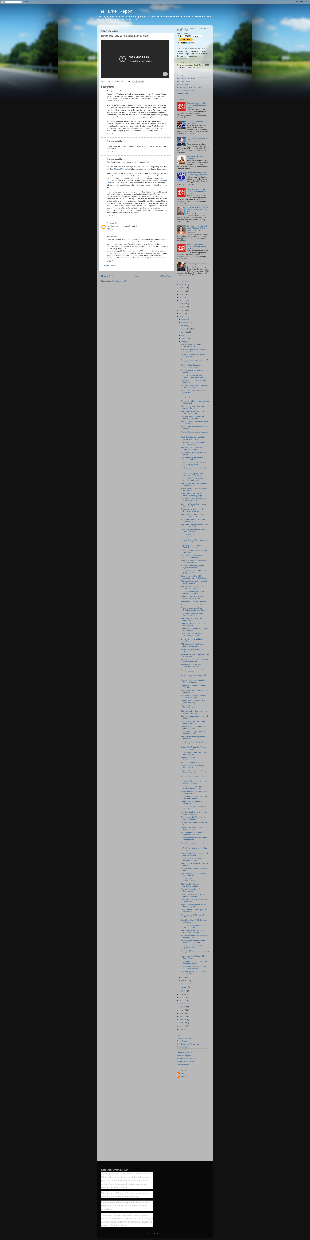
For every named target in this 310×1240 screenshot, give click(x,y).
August (184, 332)
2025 (181, 288)
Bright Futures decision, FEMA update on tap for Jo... (192, 592)
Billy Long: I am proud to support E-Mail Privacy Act (194, 582)
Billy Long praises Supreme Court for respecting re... (194, 712)
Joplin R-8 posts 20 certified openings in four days (191, 619)
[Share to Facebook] (140, 81)
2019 (181, 307)
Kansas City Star (183, 1047)
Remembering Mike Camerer (192, 762)
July (183, 335)
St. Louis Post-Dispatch (186, 1061)
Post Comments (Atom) (121, 281)
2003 (181, 1029)
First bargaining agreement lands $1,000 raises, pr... (193, 458)
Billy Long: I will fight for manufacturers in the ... (191, 885)
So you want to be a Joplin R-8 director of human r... (192, 510)
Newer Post (107, 276)
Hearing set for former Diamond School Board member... (193, 941)
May (183, 342)
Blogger (160, 1234)
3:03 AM (110, 134)
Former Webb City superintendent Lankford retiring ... (194, 926)
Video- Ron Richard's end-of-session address (192, 758)
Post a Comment (110, 266)
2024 (181, 291)
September (185, 329)
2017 (181, 313)
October (184, 326)
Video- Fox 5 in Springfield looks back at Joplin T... (193, 624)
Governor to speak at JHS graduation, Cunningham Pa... (193, 577)
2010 (181, 1007)
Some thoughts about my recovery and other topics (194, 880)
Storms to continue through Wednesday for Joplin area (192, 376)
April (183, 977)
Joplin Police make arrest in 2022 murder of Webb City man (197, 209)
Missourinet (181, 1050)
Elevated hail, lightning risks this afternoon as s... (193, 828)
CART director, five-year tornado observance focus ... (193, 875)
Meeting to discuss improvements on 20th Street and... (194, 469)
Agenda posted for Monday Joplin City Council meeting (194, 797)
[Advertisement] (193, 1118)
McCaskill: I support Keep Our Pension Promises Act (192, 587)
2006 (181, 1020)
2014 (181, 994)
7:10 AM (110, 152)
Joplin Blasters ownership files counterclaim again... (192, 515)
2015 (181, 991)
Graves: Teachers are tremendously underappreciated (195, 854)
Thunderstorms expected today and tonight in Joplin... (194, 433)
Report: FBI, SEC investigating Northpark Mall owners (192, 479)
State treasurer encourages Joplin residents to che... (194, 676)
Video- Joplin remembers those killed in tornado (193, 531)
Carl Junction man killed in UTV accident (197, 122)
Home (137, 276)
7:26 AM (110, 215)
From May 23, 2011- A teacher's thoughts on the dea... (193, 556)
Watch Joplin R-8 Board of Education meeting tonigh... (192, 495)
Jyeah (109, 223)
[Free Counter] (105, 1163)
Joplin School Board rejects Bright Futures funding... (194, 484)
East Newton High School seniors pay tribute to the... (193, 818)
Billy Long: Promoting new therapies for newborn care (194, 772)
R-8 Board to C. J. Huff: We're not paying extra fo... (194, 489)
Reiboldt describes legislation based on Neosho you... (194, 936)
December (185, 319)
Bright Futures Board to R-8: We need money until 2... (193, 906)
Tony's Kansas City (184, 1064)
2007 (181, 1016)
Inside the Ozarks (183, 82)
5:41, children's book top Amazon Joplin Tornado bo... (193, 748)
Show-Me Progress (184, 1056)
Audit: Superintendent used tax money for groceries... (193, 438)
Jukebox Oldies (183, 84)
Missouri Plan (119, 169)
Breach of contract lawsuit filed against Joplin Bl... (192, 947)
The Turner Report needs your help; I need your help (195, 386)
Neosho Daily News (184, 1053)
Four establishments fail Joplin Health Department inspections (196, 105)
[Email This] (133, 81)
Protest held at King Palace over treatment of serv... (193, 732)
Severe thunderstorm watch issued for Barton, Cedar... (194, 792)
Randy (181, 1073)
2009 (181, 1010)
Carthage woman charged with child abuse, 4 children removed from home (197, 228)
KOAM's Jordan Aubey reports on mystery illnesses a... (193, 567)
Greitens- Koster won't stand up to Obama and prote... (194, 681)
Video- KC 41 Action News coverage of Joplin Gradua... (195, 536)
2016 (181, 316)
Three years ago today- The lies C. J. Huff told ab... (194, 520)
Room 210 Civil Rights (185, 90)
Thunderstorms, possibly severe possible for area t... (193, 371)
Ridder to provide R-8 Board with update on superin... (193, 895)
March (184, 981)
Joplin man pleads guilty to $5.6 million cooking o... (193, 671)
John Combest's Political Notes (188, 1044)
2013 (181, 997)
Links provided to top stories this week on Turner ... (193, 727)
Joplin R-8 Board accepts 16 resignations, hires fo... (192, 931)
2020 (181, 304)
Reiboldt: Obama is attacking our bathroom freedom (193, 500)
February (185, 984)
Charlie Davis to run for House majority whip (192, 767)
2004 (181, 1026)
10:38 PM (110, 261)
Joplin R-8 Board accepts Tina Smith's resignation (192, 412)
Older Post (165, 276)
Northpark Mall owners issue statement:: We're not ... (192, 474)
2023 (181, 294)
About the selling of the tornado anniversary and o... (193, 844)
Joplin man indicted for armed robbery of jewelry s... (192, 916)
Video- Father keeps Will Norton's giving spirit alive (194, 572)
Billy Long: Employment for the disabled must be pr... (192, 417)
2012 (181, 1000)
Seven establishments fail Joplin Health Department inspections (196, 246)
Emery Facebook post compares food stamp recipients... (193, 967)
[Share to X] (137, 81)
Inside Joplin (181, 76)
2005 (181, 1023)
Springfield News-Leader (186, 1058)
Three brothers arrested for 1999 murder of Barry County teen (197, 140)
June (183, 338)
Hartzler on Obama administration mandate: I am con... (194, 782)
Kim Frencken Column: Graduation (194, 602)
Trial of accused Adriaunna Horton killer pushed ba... (194, 345)
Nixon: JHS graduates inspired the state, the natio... (194, 541)
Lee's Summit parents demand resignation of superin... (192, 635)
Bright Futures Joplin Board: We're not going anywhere (194, 464)
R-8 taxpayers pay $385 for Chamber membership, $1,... (193, 609)
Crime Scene (182, 1041)
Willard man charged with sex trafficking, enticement (197, 174)
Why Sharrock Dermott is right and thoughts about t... (194, 813)
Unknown (182, 1077)
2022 (181, 297)
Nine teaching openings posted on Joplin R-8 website (194, 696)
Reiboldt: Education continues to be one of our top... (194, 869)
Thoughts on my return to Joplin (193, 605)
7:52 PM (110, 229)
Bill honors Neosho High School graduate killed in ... (193, 722)
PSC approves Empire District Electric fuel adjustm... (192, 645)
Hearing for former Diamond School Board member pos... (194, 660)
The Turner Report (114, 11)
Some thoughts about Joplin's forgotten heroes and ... (192, 833)
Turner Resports (183, 93)
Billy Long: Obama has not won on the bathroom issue (194, 707)
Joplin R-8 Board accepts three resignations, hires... (193, 366)
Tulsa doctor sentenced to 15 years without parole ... (194, 691)
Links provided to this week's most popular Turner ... (194, 381)
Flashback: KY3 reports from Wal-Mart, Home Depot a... (194, 561)
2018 (181, 310)
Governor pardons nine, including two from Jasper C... (193, 356)
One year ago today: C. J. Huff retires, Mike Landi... (192, 407)
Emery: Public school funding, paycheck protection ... (192, 859)
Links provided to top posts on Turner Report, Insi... (192, 546)
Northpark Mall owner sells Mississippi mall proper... (191, 666)
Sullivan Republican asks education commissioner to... (194, 443)
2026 (181, 285)
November (185, 322)
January (184, 987)
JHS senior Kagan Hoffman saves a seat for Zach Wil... (194, 525)
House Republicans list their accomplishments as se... (191, 787)
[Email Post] (128, 81)
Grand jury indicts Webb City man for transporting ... (194, 921)
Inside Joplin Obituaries (186, 79)
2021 (181, 300)
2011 (181, 1004)
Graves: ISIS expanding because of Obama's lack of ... (194, 505)
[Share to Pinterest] (142, 81)
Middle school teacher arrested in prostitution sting (193, 702)
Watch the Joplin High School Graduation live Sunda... (192, 597)
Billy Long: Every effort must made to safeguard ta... (194, 972)
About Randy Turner (184, 1038)
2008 (181, 1013)
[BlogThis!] (135, 81)
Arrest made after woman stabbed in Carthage (196, 264)
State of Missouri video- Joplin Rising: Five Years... (192, 614)
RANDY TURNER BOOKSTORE (189, 87)
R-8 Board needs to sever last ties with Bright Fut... (194, 839)
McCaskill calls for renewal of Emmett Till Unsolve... (192, 448)
